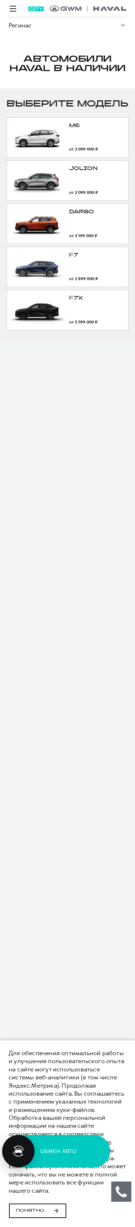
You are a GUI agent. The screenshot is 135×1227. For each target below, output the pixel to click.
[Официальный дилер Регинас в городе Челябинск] (88, 8)
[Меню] (13, 8)
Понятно (30, 1211)
